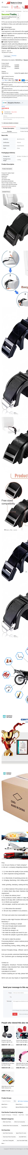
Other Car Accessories (19, 1122)
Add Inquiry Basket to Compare (10, 123)
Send (15, 1014)
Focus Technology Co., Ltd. (19, 1148)
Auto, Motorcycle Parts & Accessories (13, 11)
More (3, 1143)
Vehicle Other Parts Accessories (10, 1125)
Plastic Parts (19, 1104)
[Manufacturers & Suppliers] (14, 2)
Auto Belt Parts (22, 1136)
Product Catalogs (23, 1101)
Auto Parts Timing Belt (8, 1140)
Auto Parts (4, 1107)
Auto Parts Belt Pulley (22, 1140)
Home (3, 11)
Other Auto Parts (7, 1122)
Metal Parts (4, 1104)
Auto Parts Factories (8, 1133)
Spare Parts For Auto (21, 1133)
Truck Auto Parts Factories (9, 1136)
